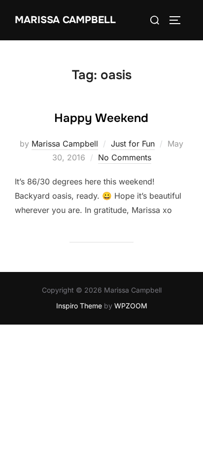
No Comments (124, 157)
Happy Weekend (101, 118)
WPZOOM (130, 305)
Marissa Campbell (65, 20)
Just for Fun (133, 144)
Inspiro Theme (79, 305)
